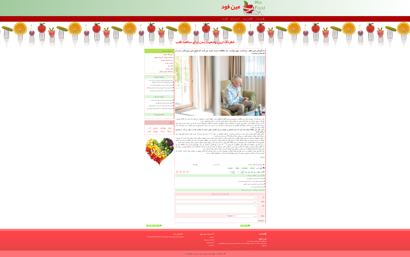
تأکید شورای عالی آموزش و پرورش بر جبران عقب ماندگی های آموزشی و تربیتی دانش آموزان (161, 81)
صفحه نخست (259, 19)
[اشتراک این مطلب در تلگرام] (183, 172)
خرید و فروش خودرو (167, 60)
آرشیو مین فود (210, 242)
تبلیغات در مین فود (209, 240)
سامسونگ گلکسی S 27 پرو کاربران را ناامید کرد (161, 90)
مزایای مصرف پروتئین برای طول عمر (255, 178)
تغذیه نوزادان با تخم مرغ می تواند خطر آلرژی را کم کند (159, 88)
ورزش (229, 119)
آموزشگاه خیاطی (168, 54)
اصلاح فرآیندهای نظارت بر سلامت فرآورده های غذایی (251, 181)
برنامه (224, 19)
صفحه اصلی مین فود (153, 225)
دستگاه (189, 146)
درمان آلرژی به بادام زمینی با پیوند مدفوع (253, 184)
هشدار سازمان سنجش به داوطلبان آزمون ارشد (161, 85)
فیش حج (170, 66)
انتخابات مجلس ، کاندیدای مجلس (163, 57)
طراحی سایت (169, 63)
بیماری (230, 168)
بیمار (237, 168)
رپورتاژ (155, 131)
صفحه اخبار (244, 225)
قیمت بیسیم (169, 68)
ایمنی (149, 131)
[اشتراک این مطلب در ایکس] (187, 172)
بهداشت (244, 168)
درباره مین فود (234, 19)
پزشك (169, 131)
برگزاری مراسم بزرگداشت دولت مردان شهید (162, 100)
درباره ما (212, 237)
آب (150, 128)
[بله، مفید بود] (242, 172)
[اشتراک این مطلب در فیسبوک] (177, 172)
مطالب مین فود (247, 19)
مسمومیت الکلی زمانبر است (257, 187)
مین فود (230, 6)
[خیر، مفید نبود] (233, 172)
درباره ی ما (211, 245)
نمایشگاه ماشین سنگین (166, 71)
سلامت (234, 121)
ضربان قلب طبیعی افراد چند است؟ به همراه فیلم (161, 105)
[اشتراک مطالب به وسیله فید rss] (180, 172)
